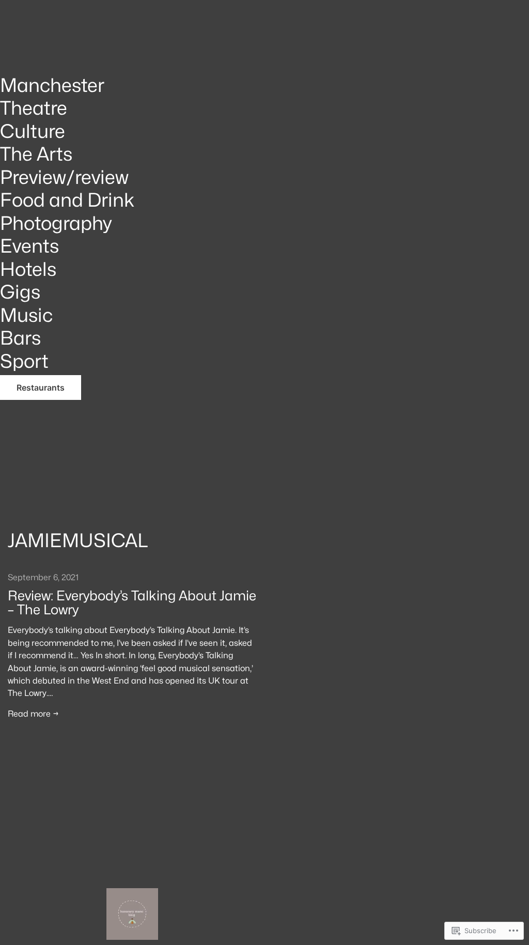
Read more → (33, 714)
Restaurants (41, 387)
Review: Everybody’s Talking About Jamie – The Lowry (132, 602)
